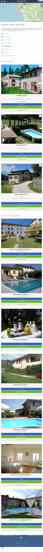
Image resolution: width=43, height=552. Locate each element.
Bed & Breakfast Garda (8, 43)
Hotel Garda (6, 33)
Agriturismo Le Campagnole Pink (20, 520)
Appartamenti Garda (7, 39)
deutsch (21, 541)
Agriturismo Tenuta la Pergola (20, 475)
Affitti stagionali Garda (8, 52)
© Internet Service (21, 545)
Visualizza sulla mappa (21, 259)
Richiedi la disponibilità (21, 107)
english (25, 541)
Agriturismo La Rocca (20, 384)
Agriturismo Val (21, 145)
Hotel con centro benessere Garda (10, 55)
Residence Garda (7, 36)
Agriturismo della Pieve (20, 339)
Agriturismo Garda (7, 46)
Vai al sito (21, 253)
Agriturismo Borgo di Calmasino (20, 249)
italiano (17, 541)
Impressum (25, 543)
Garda (12, 61)
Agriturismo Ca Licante (20, 294)
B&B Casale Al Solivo (21, 194)
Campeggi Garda (7, 49)
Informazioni (21, 104)
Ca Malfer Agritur (21, 95)
